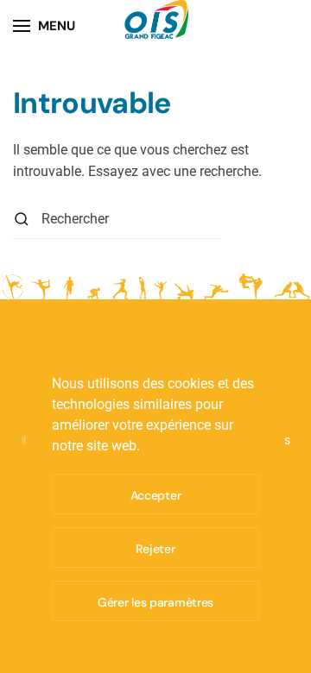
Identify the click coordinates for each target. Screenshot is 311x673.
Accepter (155, 495)
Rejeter (155, 549)
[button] (44, 26)
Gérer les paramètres (155, 602)
